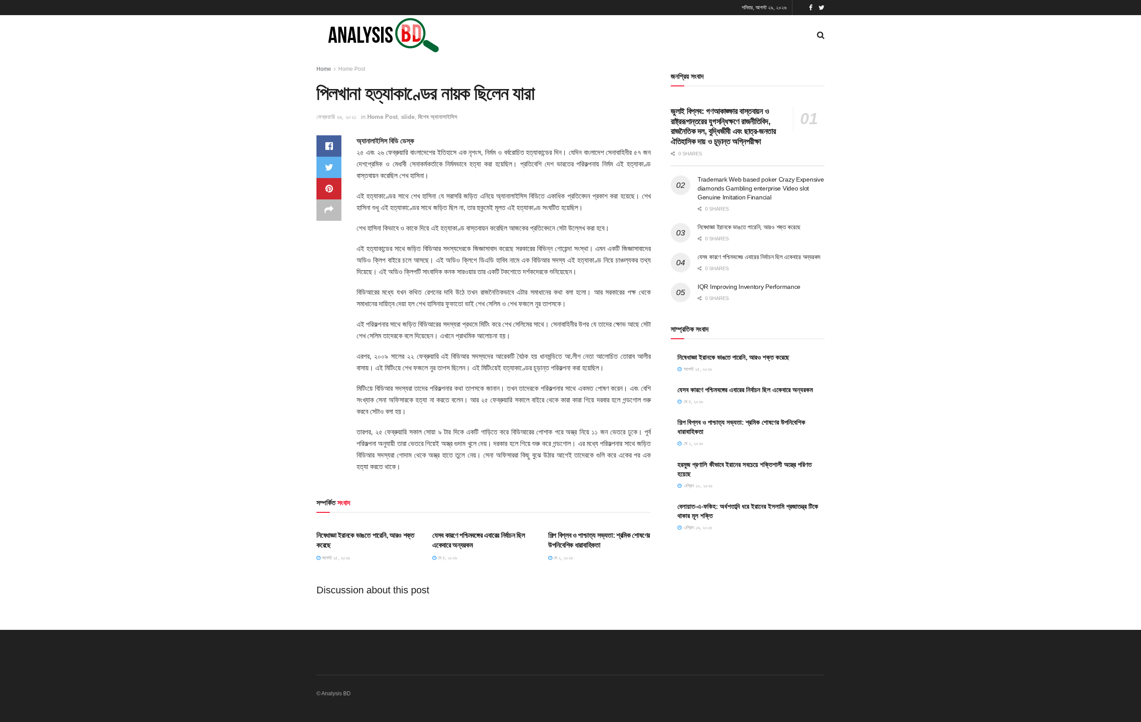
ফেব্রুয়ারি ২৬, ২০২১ (336, 117)
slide (408, 117)
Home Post (351, 69)
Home (323, 69)
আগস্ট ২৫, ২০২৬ (335, 557)
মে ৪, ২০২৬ (446, 557)
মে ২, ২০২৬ (562, 557)
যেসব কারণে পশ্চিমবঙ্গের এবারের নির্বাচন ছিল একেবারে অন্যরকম (759, 256)
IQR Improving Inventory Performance (749, 286)
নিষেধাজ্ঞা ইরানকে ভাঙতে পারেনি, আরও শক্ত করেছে (749, 227)
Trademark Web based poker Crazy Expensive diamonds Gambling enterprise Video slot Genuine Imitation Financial (761, 188)
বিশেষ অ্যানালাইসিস (437, 117)
